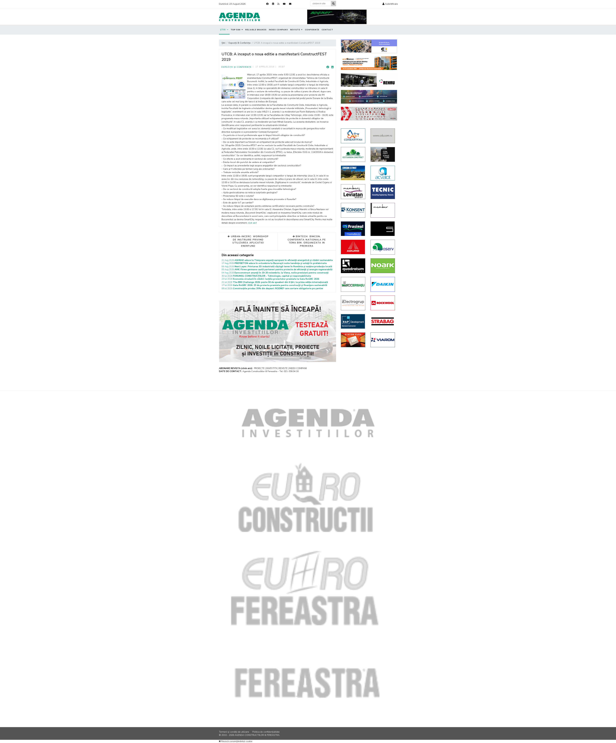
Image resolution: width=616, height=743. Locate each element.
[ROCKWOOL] (383, 303)
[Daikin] (383, 284)
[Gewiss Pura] (353, 339)
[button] (390, 3)
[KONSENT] (353, 210)
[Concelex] (369, 46)
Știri (223, 29)
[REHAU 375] (369, 80)
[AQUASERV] (383, 247)
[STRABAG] (383, 321)
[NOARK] (383, 265)
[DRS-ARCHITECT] (383, 228)
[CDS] (383, 135)
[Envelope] (290, 3)
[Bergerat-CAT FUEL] (353, 173)
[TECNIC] (383, 191)
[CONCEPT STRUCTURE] (383, 154)
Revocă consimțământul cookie (236, 741)
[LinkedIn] (332, 67)
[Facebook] (267, 3)
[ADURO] (353, 247)
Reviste (295, 29)
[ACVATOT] (383, 173)
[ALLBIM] (369, 97)
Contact (327, 29)
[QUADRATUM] (353, 265)
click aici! (252, 222)
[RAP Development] (353, 321)
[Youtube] (284, 3)
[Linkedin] (273, 3)
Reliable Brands (256, 29)
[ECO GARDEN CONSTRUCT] (353, 154)
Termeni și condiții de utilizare (234, 731)
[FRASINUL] (353, 228)
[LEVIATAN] (383, 210)
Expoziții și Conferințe (236, 67)
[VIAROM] (383, 339)
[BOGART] (337, 17)
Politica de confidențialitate (266, 731)
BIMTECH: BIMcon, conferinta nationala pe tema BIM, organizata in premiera (307, 241)
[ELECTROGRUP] (353, 303)
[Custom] (278, 3)
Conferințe (312, 29)
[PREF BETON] (369, 63)
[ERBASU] (353, 284)
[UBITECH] (353, 191)
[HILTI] (369, 113)
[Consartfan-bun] (353, 135)
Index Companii (278, 29)
